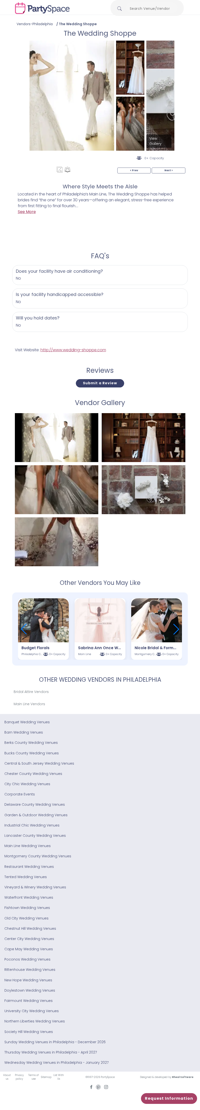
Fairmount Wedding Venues (28, 1000)
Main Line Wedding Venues (27, 845)
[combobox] (152, 8)
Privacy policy (19, 1077)
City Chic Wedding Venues (27, 784)
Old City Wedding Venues (26, 918)
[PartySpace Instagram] (106, 1086)
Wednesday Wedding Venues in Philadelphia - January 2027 (56, 1062)
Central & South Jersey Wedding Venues (39, 763)
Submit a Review (100, 383)
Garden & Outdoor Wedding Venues (36, 815)
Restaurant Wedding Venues (29, 866)
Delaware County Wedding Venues (34, 804)
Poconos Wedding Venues (27, 959)
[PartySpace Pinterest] (98, 1086)
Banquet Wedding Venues (27, 722)
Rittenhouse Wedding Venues (29, 969)
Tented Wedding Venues (25, 876)
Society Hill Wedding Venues (28, 1031)
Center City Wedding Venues (29, 938)
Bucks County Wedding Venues (31, 753)
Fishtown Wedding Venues (27, 907)
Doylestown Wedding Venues (29, 990)
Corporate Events (19, 794)
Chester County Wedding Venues (33, 773)
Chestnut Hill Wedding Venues (30, 928)
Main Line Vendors (29, 704)
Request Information (169, 1098)
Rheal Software (182, 1077)
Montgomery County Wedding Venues (37, 856)
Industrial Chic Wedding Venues (32, 825)
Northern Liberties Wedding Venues (34, 1021)
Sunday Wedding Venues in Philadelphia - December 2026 (55, 1042)
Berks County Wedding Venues (31, 742)
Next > (168, 170)
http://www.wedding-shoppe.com (73, 350)
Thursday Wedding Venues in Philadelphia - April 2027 (50, 1052)
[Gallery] (60, 170)
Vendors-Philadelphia (35, 24)
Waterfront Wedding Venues (28, 897)
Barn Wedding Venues (23, 732)
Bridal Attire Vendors (31, 691)
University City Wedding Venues (31, 1010)
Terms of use (33, 1077)
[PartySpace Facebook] (91, 1086)
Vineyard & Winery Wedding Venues (35, 887)
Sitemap (46, 1077)
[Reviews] (67, 170)
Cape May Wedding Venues (28, 949)
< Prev (134, 170)
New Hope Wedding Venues (28, 980)
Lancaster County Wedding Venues (35, 835)
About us (7, 1077)
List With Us (58, 1077)
